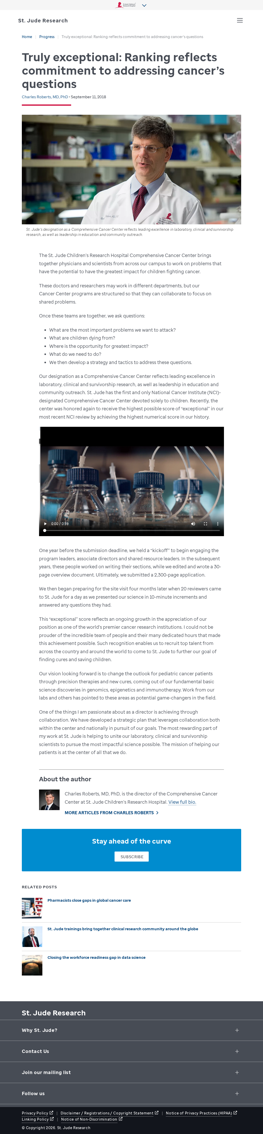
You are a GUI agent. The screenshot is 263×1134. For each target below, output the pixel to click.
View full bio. (182, 802)
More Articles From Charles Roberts (109, 813)
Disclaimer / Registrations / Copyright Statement (107, 1113)
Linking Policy (35, 1119)
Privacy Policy (35, 1113)
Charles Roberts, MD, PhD (45, 96)
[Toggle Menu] (240, 20)
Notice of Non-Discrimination (89, 1119)
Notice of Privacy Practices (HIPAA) (199, 1113)
